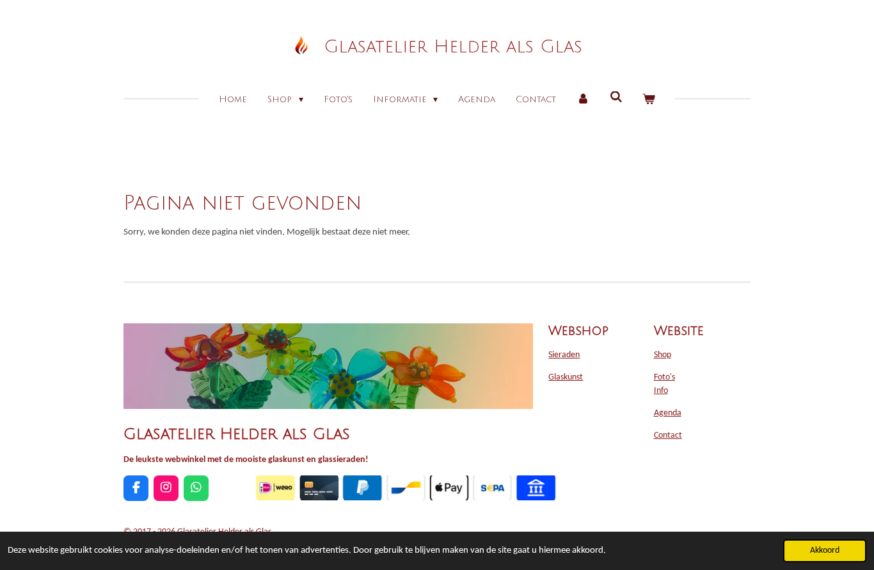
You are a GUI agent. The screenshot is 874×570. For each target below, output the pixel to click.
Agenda (667, 413)
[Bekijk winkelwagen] (648, 99)
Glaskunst (565, 377)
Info (661, 391)
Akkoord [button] (824, 550)
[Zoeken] (616, 97)
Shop (662, 355)
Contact (668, 435)
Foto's (664, 377)
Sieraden (564, 355)
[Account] (582, 99)
